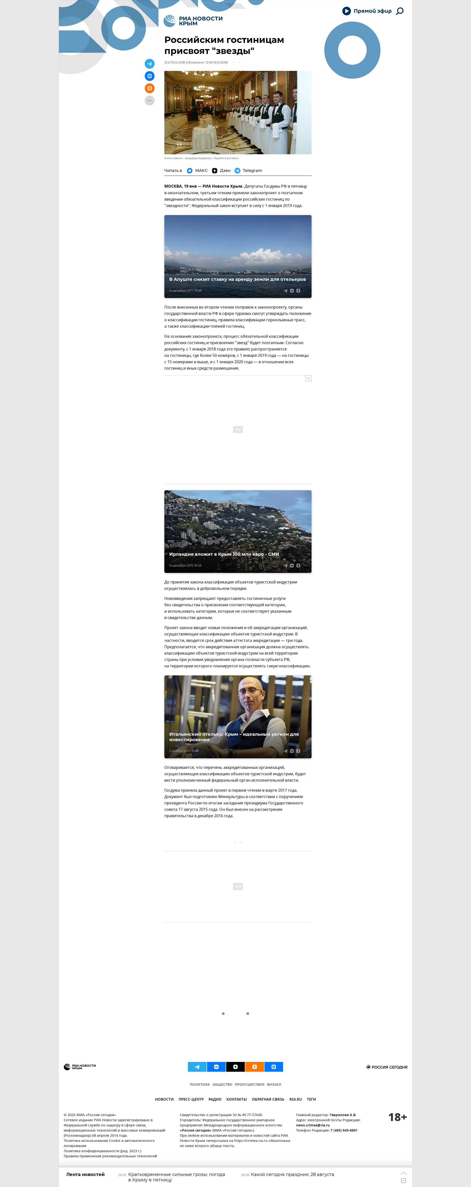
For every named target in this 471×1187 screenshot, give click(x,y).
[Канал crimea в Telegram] (197, 1067)
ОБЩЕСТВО (222, 1085)
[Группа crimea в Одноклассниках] (254, 1067)
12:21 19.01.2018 (174, 62)
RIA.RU (295, 1100)
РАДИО (215, 1100)
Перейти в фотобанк (226, 158)
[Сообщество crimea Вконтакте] (216, 1067)
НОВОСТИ (164, 1100)
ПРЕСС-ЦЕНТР (191, 1100)
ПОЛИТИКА (200, 1085)
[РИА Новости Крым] (192, 21)
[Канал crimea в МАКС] (273, 1067)
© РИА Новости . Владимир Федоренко (187, 158)
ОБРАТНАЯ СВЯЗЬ (268, 1100)
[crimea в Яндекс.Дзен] (235, 1067)
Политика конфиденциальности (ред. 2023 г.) (102, 1151)
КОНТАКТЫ (236, 1100)
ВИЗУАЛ (274, 1085)
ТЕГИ (311, 1100)
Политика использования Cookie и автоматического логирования (109, 1143)
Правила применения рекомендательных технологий (110, 1156)
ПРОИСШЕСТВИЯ (249, 1085)
